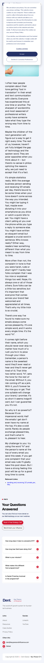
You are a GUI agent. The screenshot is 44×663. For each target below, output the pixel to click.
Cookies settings (22, 49)
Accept (22, 54)
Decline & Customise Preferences (22, 59)
